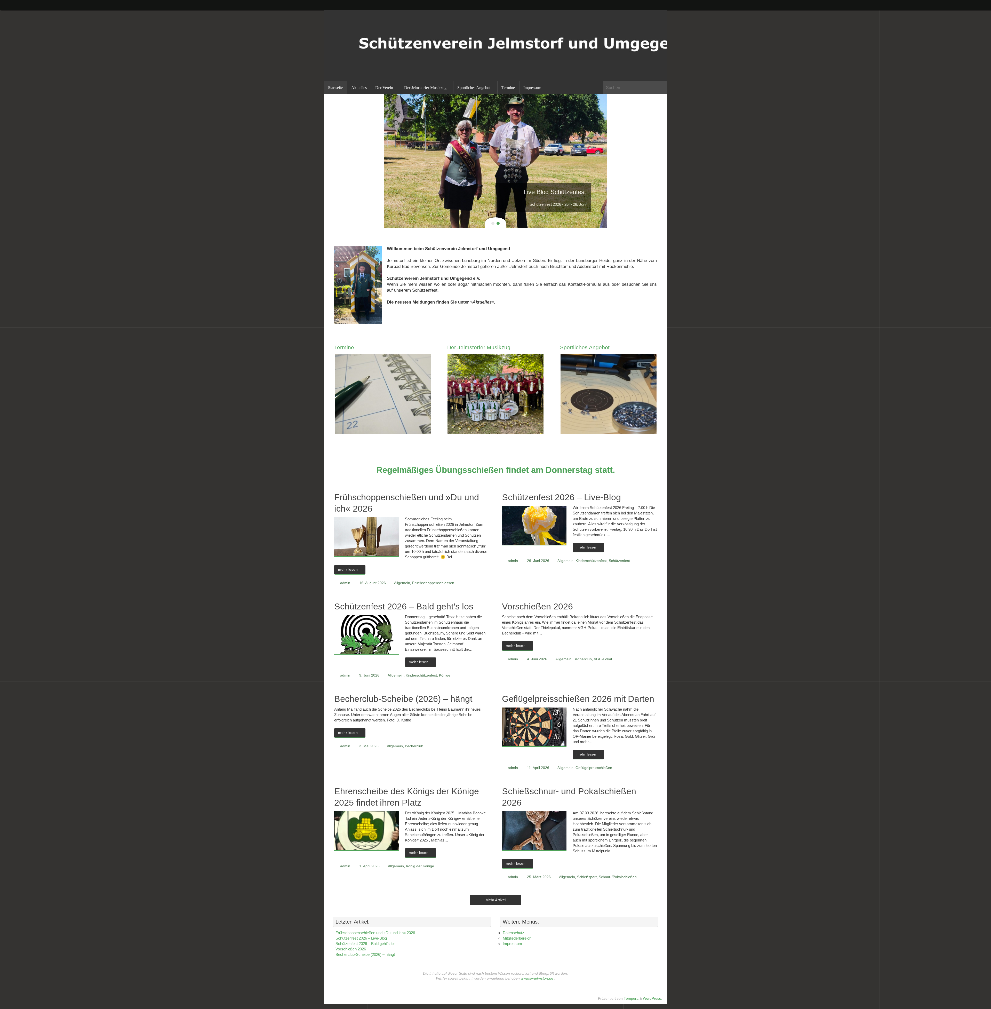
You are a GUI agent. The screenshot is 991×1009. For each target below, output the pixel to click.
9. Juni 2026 (369, 675)
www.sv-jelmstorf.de (537, 978)
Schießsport (587, 877)
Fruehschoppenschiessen (433, 583)
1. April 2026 (369, 866)
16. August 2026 (372, 583)
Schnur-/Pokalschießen (618, 877)
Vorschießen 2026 (537, 606)
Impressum (512, 943)
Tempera (631, 998)
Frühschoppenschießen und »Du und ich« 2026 (375, 933)
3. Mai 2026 (369, 746)
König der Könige (420, 866)
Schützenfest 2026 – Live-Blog (561, 497)
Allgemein (402, 583)
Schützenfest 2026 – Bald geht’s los (403, 606)
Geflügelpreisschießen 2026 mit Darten (578, 699)
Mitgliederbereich (517, 938)
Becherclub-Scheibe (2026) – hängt (403, 699)
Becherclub (582, 659)
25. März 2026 (539, 877)
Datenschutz (513, 933)
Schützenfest (619, 561)
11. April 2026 (538, 768)
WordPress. (652, 998)
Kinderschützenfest (591, 561)
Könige (444, 675)
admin (345, 583)
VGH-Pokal (603, 659)
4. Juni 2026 (537, 659)
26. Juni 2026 (538, 561)
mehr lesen (348, 569)
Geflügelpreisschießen (594, 768)
